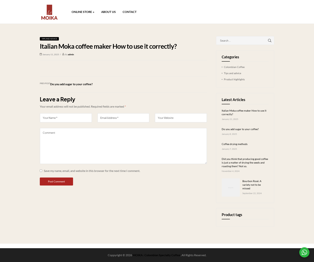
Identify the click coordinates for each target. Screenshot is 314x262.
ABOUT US (108, 11)
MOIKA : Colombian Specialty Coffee (156, 255)
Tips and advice (49, 39)
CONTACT (130, 11)
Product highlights (234, 79)
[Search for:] (245, 40)
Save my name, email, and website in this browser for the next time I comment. (92, 170)
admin (71, 54)
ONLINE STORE (82, 11)
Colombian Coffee (234, 66)
